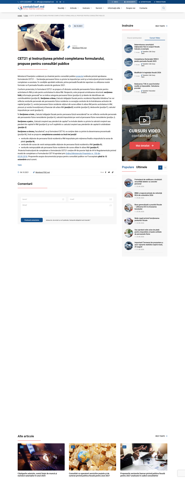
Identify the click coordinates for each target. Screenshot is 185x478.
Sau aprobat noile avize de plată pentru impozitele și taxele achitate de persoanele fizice (148, 232)
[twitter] (109, 172)
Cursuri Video (155, 38)
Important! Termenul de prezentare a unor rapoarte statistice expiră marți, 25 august (149, 245)
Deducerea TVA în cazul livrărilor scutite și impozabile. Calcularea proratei (147, 86)
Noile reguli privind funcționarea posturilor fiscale (147, 219)
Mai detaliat (142, 145)
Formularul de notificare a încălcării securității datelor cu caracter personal (148, 182)
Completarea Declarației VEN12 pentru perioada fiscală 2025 (146, 60)
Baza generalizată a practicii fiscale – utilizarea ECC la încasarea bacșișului (148, 207)
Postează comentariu (32, 220)
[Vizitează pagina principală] (31, 8)
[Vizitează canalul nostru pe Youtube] (60, 2)
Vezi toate (160, 26)
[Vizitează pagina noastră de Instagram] (63, 2)
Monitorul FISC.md (79, 48)
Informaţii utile (114, 8)
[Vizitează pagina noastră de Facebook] (57, 2)
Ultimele (141, 167)
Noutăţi (61, 8)
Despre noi (130, 8)
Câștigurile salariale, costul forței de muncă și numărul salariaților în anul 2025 (37, 474)
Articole (73, 8)
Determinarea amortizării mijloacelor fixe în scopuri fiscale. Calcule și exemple (147, 47)
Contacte (143, 8)
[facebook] (105, 172)
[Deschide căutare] (163, 8)
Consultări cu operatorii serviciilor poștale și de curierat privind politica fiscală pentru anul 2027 (89, 474)
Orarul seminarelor (134, 38)
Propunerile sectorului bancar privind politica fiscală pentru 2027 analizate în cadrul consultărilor (142, 474)
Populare (128, 167)
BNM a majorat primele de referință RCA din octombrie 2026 (148, 194)
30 (165, 168)
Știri (26, 16)
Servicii (99, 8)
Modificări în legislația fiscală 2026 (147, 73)
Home (20, 16)
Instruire (86, 8)
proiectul (79, 76)
